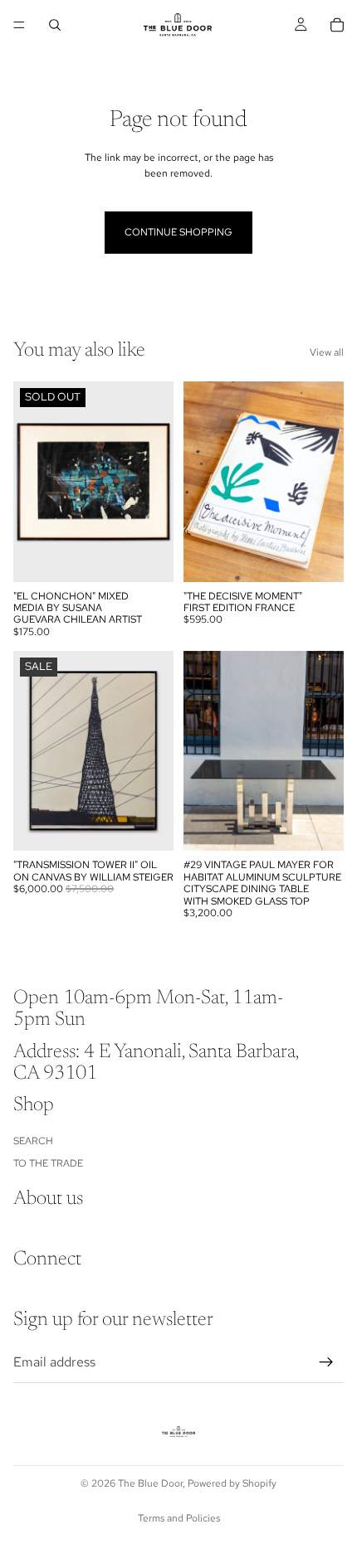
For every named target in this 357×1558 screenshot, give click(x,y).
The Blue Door (150, 1483)
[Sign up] (326, 1362)
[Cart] (337, 25)
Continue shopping (178, 232)
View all (327, 352)
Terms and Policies (179, 1518)
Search (33, 1141)
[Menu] (19, 25)
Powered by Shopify (232, 1483)
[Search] (55, 25)
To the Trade (48, 1162)
